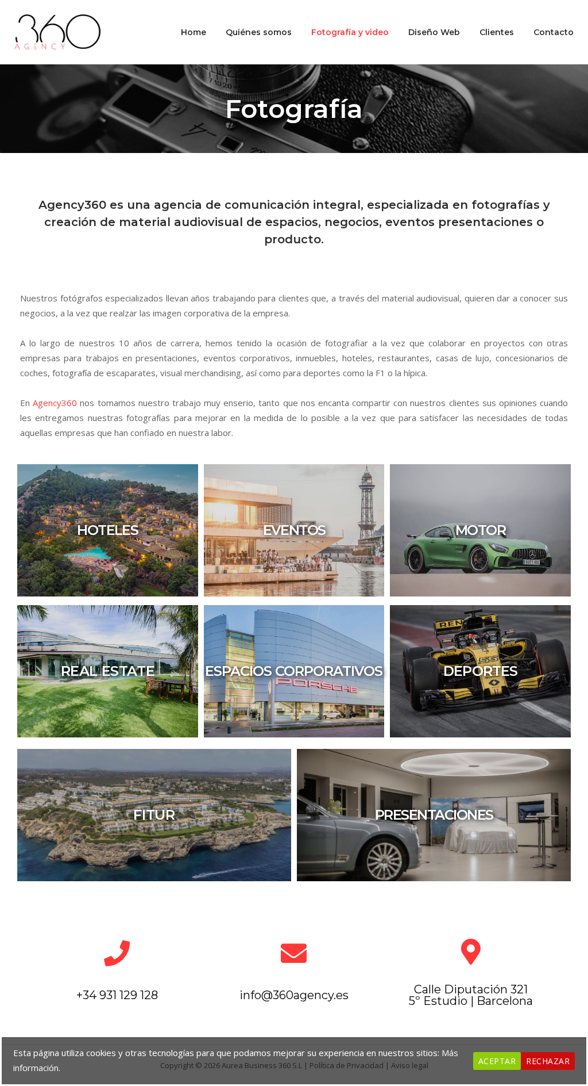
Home (193, 32)
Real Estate (108, 671)
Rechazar (548, 1061)
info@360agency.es (294, 995)
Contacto (553, 32)
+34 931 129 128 (117, 995)
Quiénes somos (259, 32)
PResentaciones (434, 814)
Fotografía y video (350, 32)
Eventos (294, 530)
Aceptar (497, 1061)
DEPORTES (480, 671)
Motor (480, 530)
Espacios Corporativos (293, 671)
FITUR (154, 814)
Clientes (496, 32)
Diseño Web (434, 32)
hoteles (107, 530)
